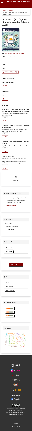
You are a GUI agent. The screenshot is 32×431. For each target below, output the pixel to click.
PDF (5, 85)
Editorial (4, 96)
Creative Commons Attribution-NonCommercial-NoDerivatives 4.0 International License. (16, 411)
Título (3, 69)
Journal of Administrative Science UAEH (18, 1)
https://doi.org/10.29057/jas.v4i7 (14, 53)
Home (4, 10)
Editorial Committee (8, 82)
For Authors (9, 286)
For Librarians (10, 290)
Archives (10, 10)
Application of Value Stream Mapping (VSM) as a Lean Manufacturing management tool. (15, 110)
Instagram (9, 251)
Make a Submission (16, 265)
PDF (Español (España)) (10, 72)
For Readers (9, 283)
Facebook (9, 248)
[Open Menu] (2, 2)
